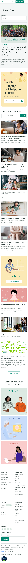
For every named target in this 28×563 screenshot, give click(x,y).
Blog (16, 515)
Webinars (17, 513)
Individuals (4, 484)
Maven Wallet (18, 491)
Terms (2, 545)
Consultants (4, 479)
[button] (26, 1)
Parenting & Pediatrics (20, 485)
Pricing (3, 512)
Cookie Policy (17, 545)
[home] (3, 1)
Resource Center (19, 506)
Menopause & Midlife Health (20, 488)
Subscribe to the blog (14, 281)
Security (11, 545)
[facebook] (5, 529)
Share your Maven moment (19, 521)
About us (3, 502)
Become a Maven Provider (5, 487)
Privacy (6, 545)
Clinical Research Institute (19, 510)
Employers (4, 474)
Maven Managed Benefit (19, 495)
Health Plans (4, 477)
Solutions (3, 510)
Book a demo (19, 1)
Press (2, 507)
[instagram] (8, 529)
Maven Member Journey (18, 503)
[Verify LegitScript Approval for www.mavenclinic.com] (4, 558)
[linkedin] (2, 529)
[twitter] (11, 529)
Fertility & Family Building (19, 475)
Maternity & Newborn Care (20, 479)
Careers (3, 505)
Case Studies (18, 518)
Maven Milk (17, 482)
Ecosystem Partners (6, 482)
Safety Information (9, 549)
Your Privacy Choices (8, 551)
